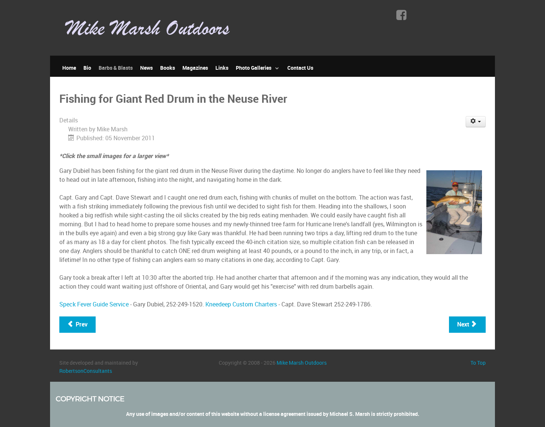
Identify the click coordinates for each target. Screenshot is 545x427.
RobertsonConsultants (85, 371)
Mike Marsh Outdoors (302, 362)
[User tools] (476, 121)
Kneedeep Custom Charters (241, 304)
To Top (478, 362)
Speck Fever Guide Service (94, 304)
